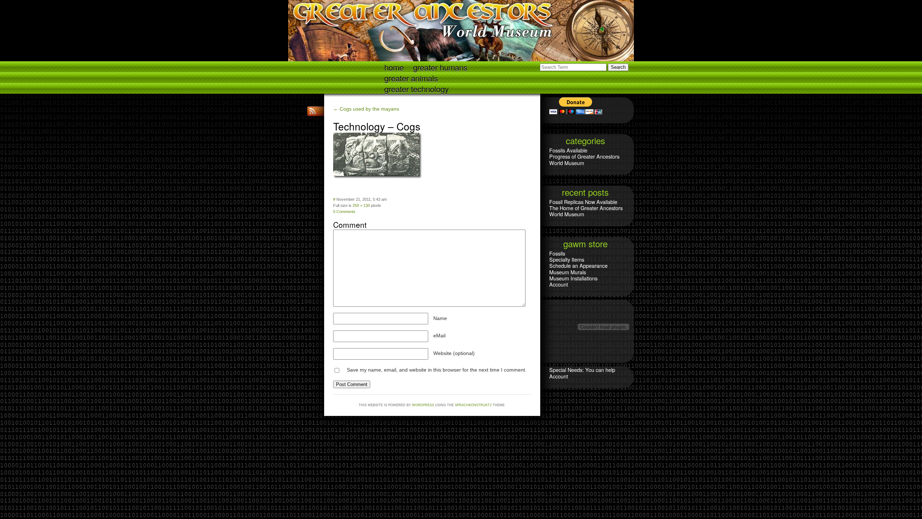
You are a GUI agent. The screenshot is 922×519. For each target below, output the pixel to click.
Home (394, 67)
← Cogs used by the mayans (366, 109)
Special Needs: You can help (582, 369)
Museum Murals (567, 272)
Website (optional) (454, 353)
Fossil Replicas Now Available (583, 201)
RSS (313, 111)
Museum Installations (573, 278)
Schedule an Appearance (578, 265)
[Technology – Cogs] (378, 178)
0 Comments (344, 211)
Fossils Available (568, 150)
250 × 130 (361, 205)
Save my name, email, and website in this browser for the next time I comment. (437, 370)
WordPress (423, 405)
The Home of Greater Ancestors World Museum (586, 211)
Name (440, 318)
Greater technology (416, 88)
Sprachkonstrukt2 (473, 405)
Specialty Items (566, 259)
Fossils (557, 253)
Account (558, 284)
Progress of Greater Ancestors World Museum (584, 159)
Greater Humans (440, 67)
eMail (439, 335)
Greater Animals (411, 77)
